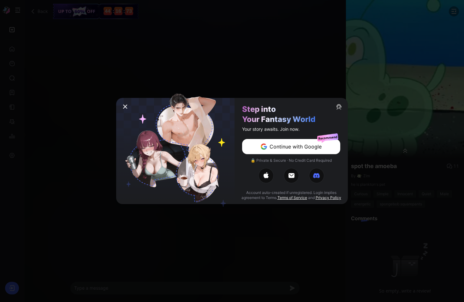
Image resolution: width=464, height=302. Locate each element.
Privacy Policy (328, 197)
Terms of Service (292, 197)
